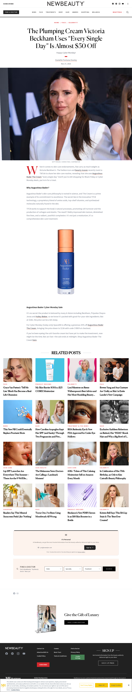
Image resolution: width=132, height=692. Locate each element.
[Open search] (127, 12)
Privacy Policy (75, 652)
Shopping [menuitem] (85, 12)
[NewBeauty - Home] (66, 4)
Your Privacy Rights (86, 685)
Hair (37, 426)
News (5, 426)
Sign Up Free (108, 663)
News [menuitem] (34, 12)
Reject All (101, 685)
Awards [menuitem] (75, 12)
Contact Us (40, 648)
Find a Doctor (75, 648)
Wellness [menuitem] (96, 12)
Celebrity (73, 23)
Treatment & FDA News (78, 426)
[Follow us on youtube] (123, 4)
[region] (66, 685)
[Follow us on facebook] (113, 4)
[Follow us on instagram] (119, 4)
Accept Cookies (116, 685)
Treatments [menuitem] (51, 12)
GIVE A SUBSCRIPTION (76, 622)
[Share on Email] (17, 593)
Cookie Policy (41, 656)
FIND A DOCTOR (11, 12)
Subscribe (8, 4)
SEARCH (109, 569)
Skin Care (7, 468)
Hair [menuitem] (67, 12)
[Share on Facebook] (14, 593)
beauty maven (81, 170)
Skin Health (41, 468)
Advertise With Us (42, 652)
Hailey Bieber (41, 316)
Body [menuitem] (61, 12)
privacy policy (81, 552)
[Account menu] (128, 4)
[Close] (128, 685)
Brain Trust (57, 652)
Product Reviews (43, 384)
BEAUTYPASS (117, 12)
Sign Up (88, 547)
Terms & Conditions (60, 656)
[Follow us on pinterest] (116, 4)
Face (64, 23)
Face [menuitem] (41, 12)
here (35, 340)
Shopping (7, 509)
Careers (56, 648)
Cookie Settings (77, 657)
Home (56, 23)
